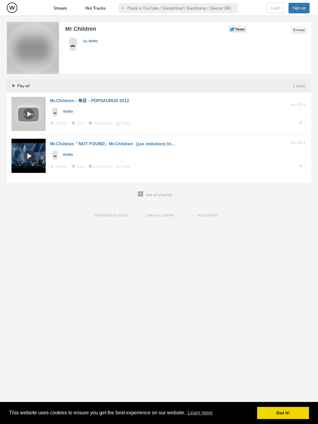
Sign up (299, 8)
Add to (61, 123)
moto (93, 41)
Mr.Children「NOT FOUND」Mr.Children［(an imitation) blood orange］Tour (130, 143)
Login (275, 8)
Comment (102, 123)
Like (80, 123)
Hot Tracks (95, 8)
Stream (60, 8)
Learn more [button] (200, 412)
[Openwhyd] (12, 7)
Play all (23, 86)
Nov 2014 (298, 104)
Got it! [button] (283, 412)
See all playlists (159, 194)
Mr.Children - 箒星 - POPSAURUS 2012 (89, 100)
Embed (299, 30)
